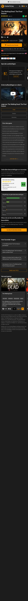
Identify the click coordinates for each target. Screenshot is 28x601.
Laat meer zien (13, 158)
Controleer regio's (5, 55)
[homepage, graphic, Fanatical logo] (7, 6)
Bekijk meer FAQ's (14, 270)
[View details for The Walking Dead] (13, 284)
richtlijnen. (9, 175)
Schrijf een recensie (14, 230)
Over (14, 109)
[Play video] (13, 94)
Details (14, 113)
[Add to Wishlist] (25, 45)
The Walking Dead (7, 293)
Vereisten (14, 117)
